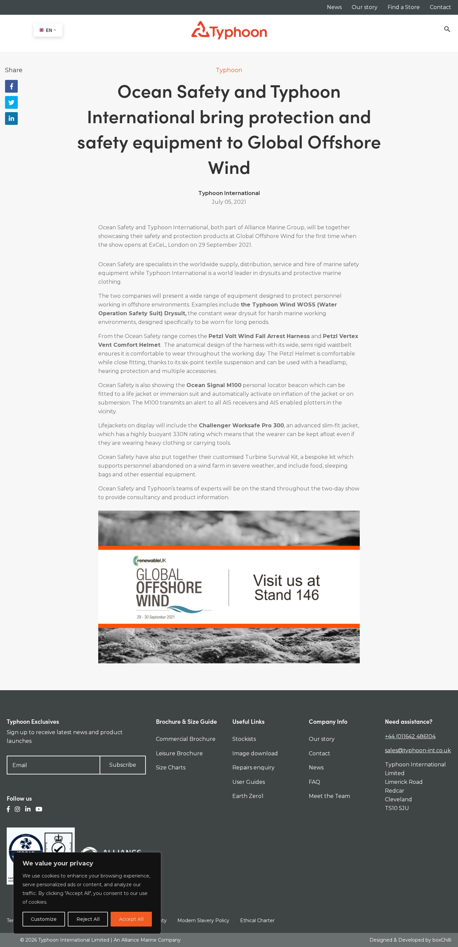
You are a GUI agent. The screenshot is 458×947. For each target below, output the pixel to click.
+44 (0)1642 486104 (410, 736)
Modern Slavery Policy (203, 920)
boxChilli (442, 940)
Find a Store (404, 7)
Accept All (131, 919)
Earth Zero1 (248, 796)
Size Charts (170, 767)
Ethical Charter (257, 920)
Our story (365, 7)
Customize (44, 919)
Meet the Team (329, 796)
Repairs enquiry (253, 767)
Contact (440, 7)
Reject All (88, 919)
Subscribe (122, 765)
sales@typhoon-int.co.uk (418, 750)
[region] (87, 893)
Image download (255, 753)
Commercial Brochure (186, 739)
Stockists (244, 739)
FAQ (314, 782)
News (334, 7)
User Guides (248, 782)
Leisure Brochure (179, 753)
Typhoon (229, 70)
